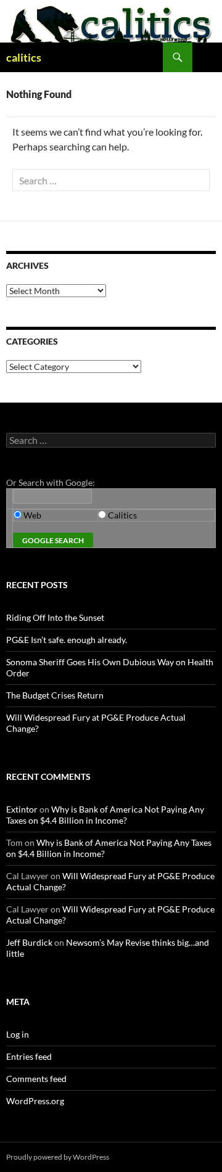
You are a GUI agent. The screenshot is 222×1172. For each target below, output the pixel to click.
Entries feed (29, 1056)
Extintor (22, 809)
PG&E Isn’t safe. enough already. (66, 639)
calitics (23, 57)
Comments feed (36, 1078)
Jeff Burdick (29, 942)
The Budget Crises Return (55, 695)
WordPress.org (35, 1101)
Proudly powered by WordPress (57, 1157)
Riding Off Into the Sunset (55, 617)
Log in (17, 1034)
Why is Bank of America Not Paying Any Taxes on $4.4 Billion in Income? (105, 815)
